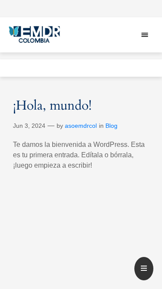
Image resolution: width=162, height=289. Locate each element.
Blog (111, 125)
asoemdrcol (81, 125)
